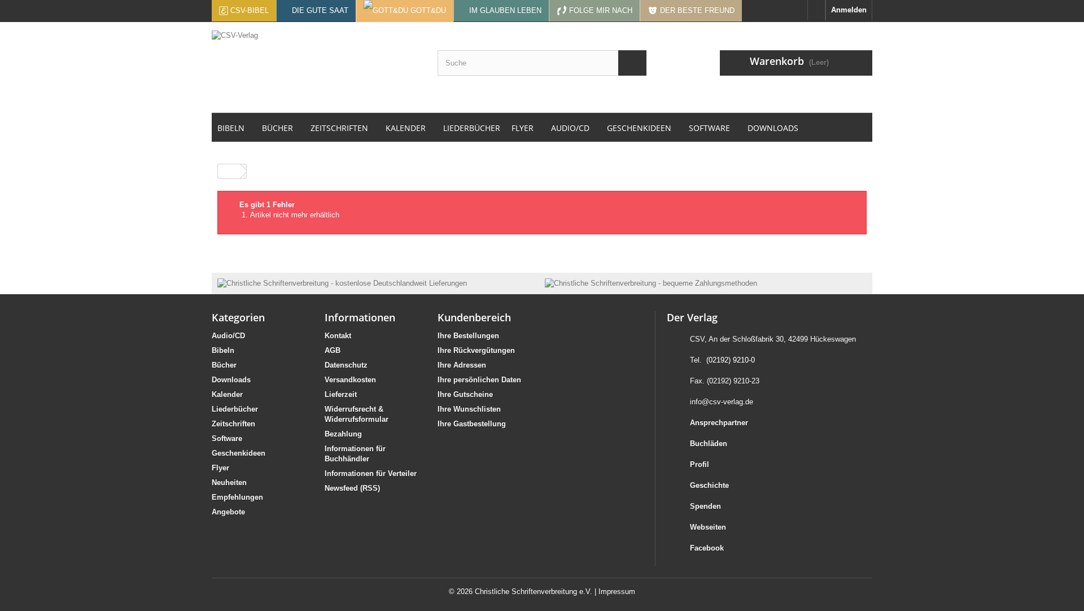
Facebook (707, 548)
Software (227, 438)
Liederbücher (235, 409)
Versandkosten (350, 380)
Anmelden (849, 10)
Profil (699, 464)
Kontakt (338, 335)
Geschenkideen (238, 453)
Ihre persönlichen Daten (479, 380)
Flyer (220, 468)
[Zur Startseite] (816, 10)
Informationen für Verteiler (371, 473)
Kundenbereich (474, 317)
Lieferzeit (341, 394)
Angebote (228, 512)
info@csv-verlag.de (721, 402)
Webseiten (708, 527)
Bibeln (223, 350)
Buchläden (708, 443)
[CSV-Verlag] (316, 67)
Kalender (227, 394)
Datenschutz (346, 365)
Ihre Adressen (462, 365)
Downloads (231, 380)
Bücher (224, 365)
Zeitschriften (233, 424)
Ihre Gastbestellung (472, 424)
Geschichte (709, 485)
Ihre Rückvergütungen (476, 350)
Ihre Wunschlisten (469, 409)
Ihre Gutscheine (465, 394)
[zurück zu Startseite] (229, 171)
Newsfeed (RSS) (352, 488)
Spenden (705, 506)
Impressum (616, 591)
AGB (332, 350)
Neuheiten (229, 482)
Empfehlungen (237, 497)
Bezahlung (343, 434)
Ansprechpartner (719, 422)
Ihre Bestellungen (468, 335)
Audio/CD (228, 335)
